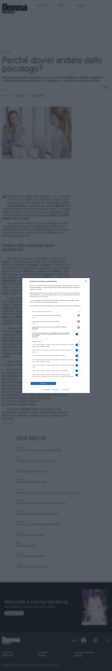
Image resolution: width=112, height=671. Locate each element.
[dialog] (56, 335)
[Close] (86, 281)
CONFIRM (43, 383)
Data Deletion (46, 389)
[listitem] (56, 311)
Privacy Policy (66, 389)
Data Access (56, 389)
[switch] (77, 315)
